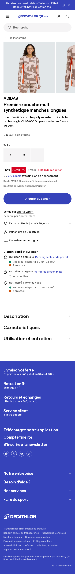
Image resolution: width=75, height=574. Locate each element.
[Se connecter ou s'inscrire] (59, 16)
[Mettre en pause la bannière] (63, 5)
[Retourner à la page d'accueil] (33, 16)
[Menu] (7, 16)
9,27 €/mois (14, 176)
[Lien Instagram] (29, 453)
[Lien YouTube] (21, 453)
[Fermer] (69, 5)
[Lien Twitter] (14, 453)
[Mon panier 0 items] (67, 16)
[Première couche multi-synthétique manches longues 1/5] (29, 67)
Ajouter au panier (37, 198)
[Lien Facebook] (6, 453)
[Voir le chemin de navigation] (4, 38)
